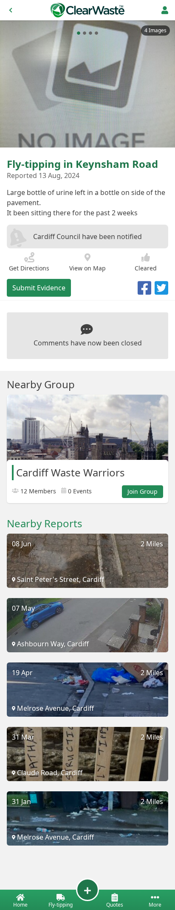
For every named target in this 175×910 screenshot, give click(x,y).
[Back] (10, 10)
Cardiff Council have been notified (87, 236)
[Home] (87, 10)
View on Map (87, 268)
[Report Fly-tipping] (87, 889)
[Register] (165, 10)
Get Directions (29, 268)
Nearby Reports (44, 523)
